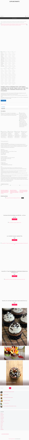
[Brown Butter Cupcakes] (1, 401)
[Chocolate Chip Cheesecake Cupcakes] (14, 345)
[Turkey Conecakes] (14, 359)
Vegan (1, 426)
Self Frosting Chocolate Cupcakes (8, 397)
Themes (2, 425)
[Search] (10, 388)
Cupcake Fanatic (14, 1)
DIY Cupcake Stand (6, 403)
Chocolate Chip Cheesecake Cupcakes (8, 391)
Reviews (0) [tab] (3, 108)
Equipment (2, 418)
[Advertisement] (14, 9)
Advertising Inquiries (17, 438)
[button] (27, 25)
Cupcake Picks (5, 21)
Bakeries (2, 413)
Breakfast (2, 415)
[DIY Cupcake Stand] (1, 404)
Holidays (2, 422)
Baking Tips (2, 414)
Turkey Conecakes (5, 394)
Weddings (2, 429)
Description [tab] (3, 106)
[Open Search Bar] (28, 16)
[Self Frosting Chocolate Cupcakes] (1, 398)
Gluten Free (2, 421)
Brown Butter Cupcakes (6, 400)
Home (1, 21)
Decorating (2, 417)
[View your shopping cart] (26, 16)
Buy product (3, 100)
